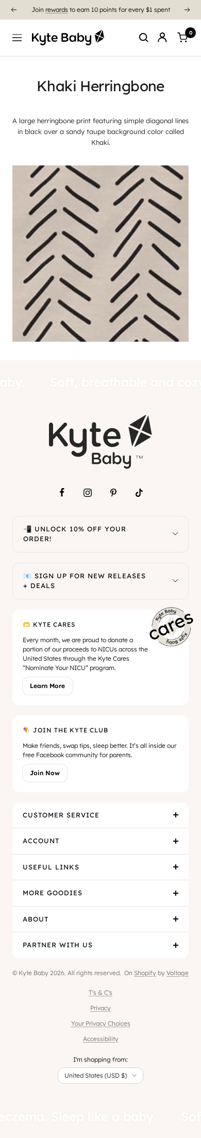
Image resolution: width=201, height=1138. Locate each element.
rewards (56, 9)
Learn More (47, 686)
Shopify (145, 973)
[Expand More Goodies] (176, 893)
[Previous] (13, 9)
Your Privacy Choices (100, 1023)
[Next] (188, 9)
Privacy (100, 1008)
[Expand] (175, 534)
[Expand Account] (176, 841)
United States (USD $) (95, 1075)
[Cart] (182, 37)
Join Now (45, 773)
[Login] (162, 37)
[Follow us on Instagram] (87, 493)
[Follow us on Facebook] (62, 493)
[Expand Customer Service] (176, 815)
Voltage (177, 973)
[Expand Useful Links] (176, 867)
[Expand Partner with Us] (176, 945)
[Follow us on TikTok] (139, 493)
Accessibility (101, 1039)
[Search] (143, 37)
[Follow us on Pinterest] (113, 493)
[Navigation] (17, 37)
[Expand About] (176, 919)
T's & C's (100, 992)
